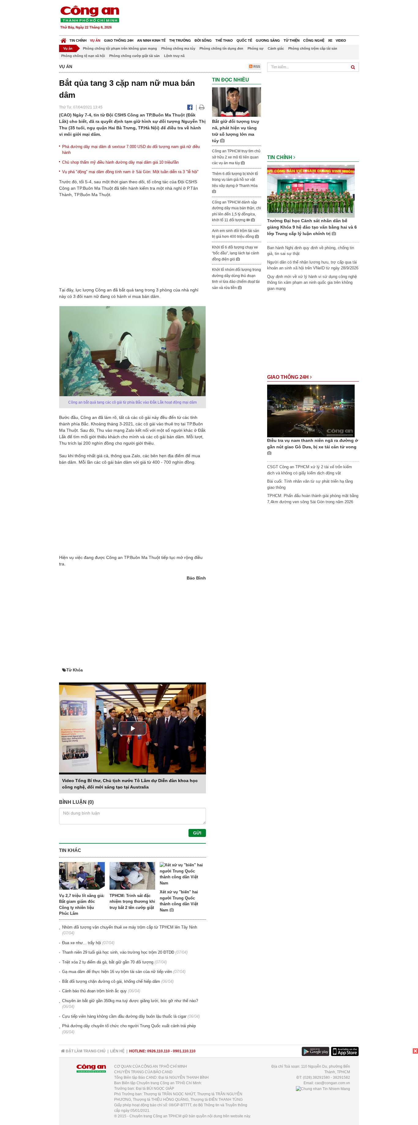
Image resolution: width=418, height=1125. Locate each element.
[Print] (202, 107)
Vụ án (95, 40)
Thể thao (224, 40)
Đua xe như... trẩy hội (81, 943)
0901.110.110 (184, 1051)
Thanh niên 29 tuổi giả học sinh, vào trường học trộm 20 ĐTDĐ (118, 952)
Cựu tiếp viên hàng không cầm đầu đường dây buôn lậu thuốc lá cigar (124, 1016)
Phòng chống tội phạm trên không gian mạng (120, 48)
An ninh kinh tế (151, 40)
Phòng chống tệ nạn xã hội (83, 56)
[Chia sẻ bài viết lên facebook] (189, 107)
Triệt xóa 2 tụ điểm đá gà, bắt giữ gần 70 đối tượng (107, 962)
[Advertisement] (247, 18)
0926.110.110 (158, 1051)
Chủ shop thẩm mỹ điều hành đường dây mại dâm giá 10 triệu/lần (120, 162)
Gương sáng (268, 40)
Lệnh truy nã (174, 56)
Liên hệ (117, 1051)
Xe (330, 40)
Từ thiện (292, 40)
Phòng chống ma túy (178, 48)
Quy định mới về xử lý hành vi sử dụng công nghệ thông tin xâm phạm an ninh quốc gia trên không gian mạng (312, 282)
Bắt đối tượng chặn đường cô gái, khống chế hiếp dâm (111, 981)
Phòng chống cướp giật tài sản (134, 56)
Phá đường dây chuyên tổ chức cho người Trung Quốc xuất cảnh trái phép (129, 1026)
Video (341, 40)
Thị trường (180, 40)
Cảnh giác (276, 48)
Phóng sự (255, 48)
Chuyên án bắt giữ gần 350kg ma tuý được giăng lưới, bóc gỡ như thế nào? (130, 1000)
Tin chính (78, 40)
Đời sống (203, 40)
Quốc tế (244, 40)
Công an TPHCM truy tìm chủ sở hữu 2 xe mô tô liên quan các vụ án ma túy (236, 157)
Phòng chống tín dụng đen (221, 48)
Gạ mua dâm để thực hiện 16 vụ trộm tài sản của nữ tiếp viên (117, 971)
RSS (256, 66)
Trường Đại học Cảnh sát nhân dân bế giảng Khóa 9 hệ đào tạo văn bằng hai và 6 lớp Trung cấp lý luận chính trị (312, 227)
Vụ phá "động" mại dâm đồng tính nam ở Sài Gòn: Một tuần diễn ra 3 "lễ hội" (130, 171)
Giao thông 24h (118, 40)
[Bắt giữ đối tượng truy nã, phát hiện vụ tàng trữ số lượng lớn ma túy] (236, 102)
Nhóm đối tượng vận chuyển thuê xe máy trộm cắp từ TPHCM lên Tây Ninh (129, 927)
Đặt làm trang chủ (85, 1051)
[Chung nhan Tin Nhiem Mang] (323, 1088)
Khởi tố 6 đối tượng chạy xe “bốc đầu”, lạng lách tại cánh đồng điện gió (235, 253)
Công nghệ (313, 40)
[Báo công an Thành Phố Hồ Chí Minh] (89, 13)
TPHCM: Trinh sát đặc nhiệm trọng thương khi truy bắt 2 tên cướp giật (132, 901)
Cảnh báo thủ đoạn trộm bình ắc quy (94, 991)
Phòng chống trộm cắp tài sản (312, 48)
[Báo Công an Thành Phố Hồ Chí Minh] (63, 39)
